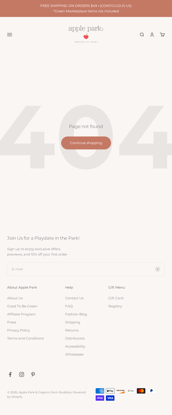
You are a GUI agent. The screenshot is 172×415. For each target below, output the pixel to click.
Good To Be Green (22, 306)
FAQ (69, 306)
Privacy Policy (18, 330)
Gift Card (115, 298)
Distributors (75, 338)
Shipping (72, 322)
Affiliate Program (21, 314)
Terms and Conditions (25, 338)
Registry (115, 306)
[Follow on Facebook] (10, 374)
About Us (15, 298)
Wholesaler (74, 354)
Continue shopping (86, 143)
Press (11, 322)
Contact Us (74, 298)
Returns (71, 330)
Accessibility (75, 346)
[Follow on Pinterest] (33, 374)
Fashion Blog (76, 314)
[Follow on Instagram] (22, 374)
